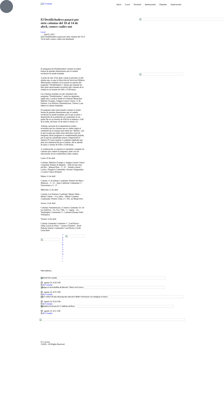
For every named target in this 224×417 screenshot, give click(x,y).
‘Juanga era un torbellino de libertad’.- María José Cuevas (62, 287)
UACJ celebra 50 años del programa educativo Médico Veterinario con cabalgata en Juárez (74, 297)
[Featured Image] (103, 278)
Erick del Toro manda (49, 278)
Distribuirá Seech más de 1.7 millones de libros (58, 306)
